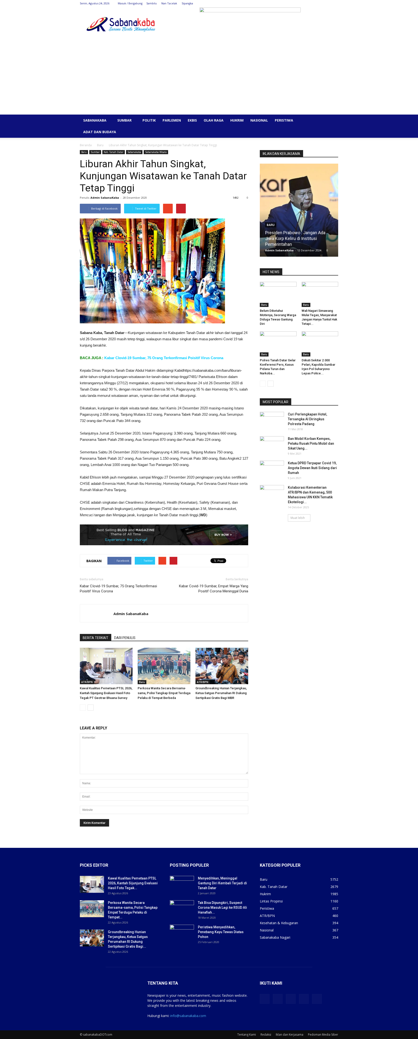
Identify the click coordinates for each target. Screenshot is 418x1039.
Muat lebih (298, 518)
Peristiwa (284, 120)
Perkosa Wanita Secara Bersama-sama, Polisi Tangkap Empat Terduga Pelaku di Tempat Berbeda (164, 693)
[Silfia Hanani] (299, 212)
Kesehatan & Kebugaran (279, 923)
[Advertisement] (209, 78)
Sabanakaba (94, 120)
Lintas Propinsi (271, 901)
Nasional (259, 120)
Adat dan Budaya (99, 132)
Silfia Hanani (277, 244)
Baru (100, 145)
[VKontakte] (326, 3)
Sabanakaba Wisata (156, 152)
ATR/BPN (87, 682)
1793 (320, 250)
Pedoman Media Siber (323, 1034)
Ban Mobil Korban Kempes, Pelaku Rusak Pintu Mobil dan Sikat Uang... (311, 443)
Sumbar (124, 120)
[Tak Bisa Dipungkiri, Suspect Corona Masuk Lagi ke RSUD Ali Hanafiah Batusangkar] (182, 908)
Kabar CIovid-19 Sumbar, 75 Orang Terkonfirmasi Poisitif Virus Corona (163, 358)
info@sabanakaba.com (188, 1015)
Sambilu (151, 3)
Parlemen (172, 120)
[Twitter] (310, 3)
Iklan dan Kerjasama (289, 1034)
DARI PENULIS (124, 638)
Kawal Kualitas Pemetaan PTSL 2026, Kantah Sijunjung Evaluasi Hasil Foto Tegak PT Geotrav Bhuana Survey (106, 693)
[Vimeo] (318, 3)
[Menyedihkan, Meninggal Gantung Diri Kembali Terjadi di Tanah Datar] (182, 884)
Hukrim (237, 120)
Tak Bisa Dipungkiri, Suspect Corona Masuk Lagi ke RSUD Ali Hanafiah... (222, 907)
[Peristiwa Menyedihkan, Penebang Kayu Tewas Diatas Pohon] (182, 933)
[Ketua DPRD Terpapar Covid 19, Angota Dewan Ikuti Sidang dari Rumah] (272, 469)
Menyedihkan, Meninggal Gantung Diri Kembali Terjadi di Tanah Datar (222, 883)
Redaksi (266, 1034)
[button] (332, 120)
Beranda (86, 145)
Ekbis (192, 120)
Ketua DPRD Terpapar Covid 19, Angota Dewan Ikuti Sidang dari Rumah (312, 468)
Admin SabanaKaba (104, 197)
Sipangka (187, 3)
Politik (149, 120)
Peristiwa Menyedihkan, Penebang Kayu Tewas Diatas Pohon (221, 932)
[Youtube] (334, 3)
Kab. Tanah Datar (113, 152)
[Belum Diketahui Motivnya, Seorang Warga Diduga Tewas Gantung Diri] (278, 294)
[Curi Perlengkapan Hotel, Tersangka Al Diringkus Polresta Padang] (272, 420)
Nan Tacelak (169, 3)
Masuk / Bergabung (130, 3)
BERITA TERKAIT (95, 638)
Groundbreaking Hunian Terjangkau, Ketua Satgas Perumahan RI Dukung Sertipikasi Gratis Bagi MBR (221, 693)
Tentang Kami (246, 1034)
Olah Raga (214, 120)
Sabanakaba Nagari (275, 937)
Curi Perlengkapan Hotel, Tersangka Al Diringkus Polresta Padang (307, 419)
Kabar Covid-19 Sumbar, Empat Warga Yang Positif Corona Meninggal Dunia (213, 588)
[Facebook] (302, 3)
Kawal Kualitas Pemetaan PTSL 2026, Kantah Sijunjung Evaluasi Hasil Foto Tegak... (133, 883)
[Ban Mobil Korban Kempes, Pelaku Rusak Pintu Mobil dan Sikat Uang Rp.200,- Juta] (272, 444)
